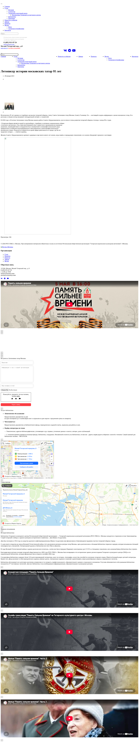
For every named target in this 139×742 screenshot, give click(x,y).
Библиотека (12, 17)
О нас (6, 8)
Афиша (7, 22)
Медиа (7, 25)
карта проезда (4, 48)
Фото (10, 27)
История (11, 10)
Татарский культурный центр (17, 13)
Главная (7, 6)
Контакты (8, 30)
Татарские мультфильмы (16, 28)
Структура (11, 11)
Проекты (7, 23)
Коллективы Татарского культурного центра (26, 15)
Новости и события (11, 20)
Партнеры (11, 18)
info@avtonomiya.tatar (9, 44)
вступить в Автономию (14, 48)
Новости (7, 258)
